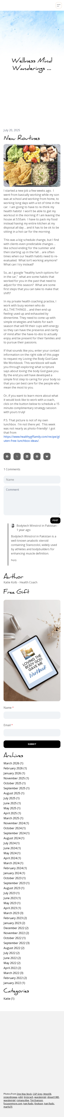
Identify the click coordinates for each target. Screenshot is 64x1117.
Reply (14, 560)
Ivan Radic (28, 1103)
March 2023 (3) (13, 913)
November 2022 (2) (16, 933)
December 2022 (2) (16, 928)
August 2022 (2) (14, 948)
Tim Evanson (36, 1100)
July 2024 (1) (12, 843)
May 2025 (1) (12, 808)
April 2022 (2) (12, 968)
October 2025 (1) (15, 783)
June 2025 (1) (12, 803)
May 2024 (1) (12, 853)
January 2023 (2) (14, 923)
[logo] (2, 5)
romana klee (23, 1100)
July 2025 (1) (12, 798)
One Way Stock (24, 1093)
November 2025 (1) (16, 778)
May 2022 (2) (12, 963)
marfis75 (8, 1106)
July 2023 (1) (12, 893)
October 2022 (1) (15, 938)
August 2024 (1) (14, 838)
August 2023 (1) (14, 888)
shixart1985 (53, 1097)
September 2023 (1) (17, 883)
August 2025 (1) (14, 793)
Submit (32, 744)
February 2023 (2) (15, 918)
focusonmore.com (13, 1103)
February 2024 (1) (15, 868)
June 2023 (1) (12, 898)
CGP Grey (37, 1093)
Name (8, 708)
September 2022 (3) (17, 943)
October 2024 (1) (15, 828)
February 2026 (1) (15, 768)
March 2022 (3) (13, 973)
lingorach (28, 1097)
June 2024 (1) (12, 848)
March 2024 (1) (13, 863)
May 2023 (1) (12, 903)
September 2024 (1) (17, 833)
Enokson (38, 1103)
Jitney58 (47, 1093)
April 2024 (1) (12, 858)
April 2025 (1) (12, 813)
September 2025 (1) (17, 788)
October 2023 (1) (15, 878)
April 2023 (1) (12, 908)
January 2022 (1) (14, 983)
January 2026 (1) (14, 773)
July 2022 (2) (12, 953)
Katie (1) (9, 999)
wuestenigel (40, 1097)
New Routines (22, 138)
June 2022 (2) (12, 958)
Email (7, 725)
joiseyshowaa (10, 1097)
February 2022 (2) (15, 978)
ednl (20, 1097)
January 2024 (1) (14, 873)
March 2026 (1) (13, 763)
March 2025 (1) (13, 818)
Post (55, 520)
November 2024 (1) (16, 823)
